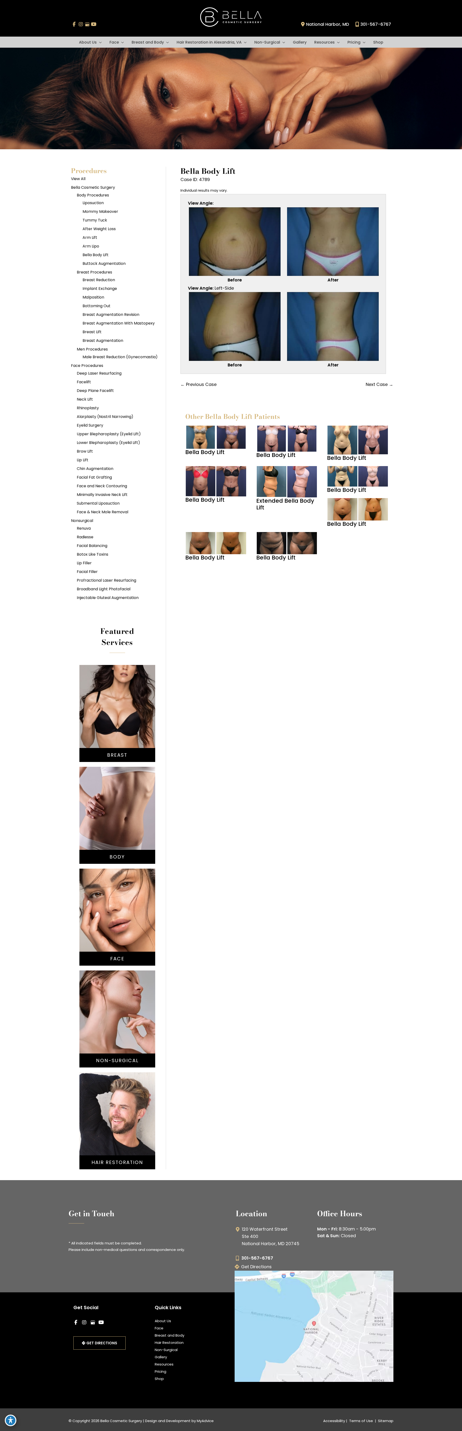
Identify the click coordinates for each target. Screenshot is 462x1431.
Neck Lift (85, 399)
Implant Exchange (100, 288)
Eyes (117, 925)
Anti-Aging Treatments (117, 1007)
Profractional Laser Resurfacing (106, 580)
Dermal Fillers (117, 1022)
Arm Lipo (91, 246)
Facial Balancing (92, 545)
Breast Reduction (99, 280)
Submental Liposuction (98, 503)
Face (159, 1328)
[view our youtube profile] (93, 24)
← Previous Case (198, 384)
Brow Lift (85, 451)
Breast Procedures (94, 272)
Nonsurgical (82, 520)
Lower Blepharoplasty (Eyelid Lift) (108, 442)
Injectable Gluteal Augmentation (108, 597)
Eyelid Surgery (90, 425)
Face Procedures (87, 365)
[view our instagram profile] (80, 24)
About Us (163, 1320)
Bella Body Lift (96, 255)
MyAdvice (205, 1420)
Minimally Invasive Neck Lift (102, 494)
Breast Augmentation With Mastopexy (119, 323)
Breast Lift (92, 332)
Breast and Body (169, 1335)
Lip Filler (84, 563)
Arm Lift (90, 237)
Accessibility (334, 1420)
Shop (159, 1378)
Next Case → (379, 384)
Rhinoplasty (88, 408)
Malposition (93, 297)
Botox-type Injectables (117, 1015)
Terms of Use (361, 1420)
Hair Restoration (169, 1342)
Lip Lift (82, 460)
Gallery (161, 1356)
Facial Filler (87, 571)
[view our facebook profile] (74, 24)
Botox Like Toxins (92, 554)
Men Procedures (92, 349)
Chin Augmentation (95, 468)
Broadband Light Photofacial (103, 589)
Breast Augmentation (103, 340)
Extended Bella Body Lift (285, 504)
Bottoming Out (96, 306)
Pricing (160, 1371)
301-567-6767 (375, 24)
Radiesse (85, 537)
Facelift (84, 382)
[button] (99, 42)
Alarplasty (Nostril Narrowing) (105, 416)
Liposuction (93, 203)
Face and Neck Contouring (102, 486)
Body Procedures (93, 195)
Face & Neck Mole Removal (102, 512)
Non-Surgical (166, 1349)
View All (78, 179)
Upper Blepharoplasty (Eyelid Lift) (109, 434)
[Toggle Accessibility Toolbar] (10, 1420)
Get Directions (256, 1267)
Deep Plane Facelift (95, 390)
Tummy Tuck (95, 220)
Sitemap (385, 1420)
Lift (117, 713)
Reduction (117, 720)
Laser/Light (117, 1029)
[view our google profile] (87, 24)
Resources (164, 1364)
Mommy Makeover (100, 211)
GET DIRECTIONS (101, 1343)
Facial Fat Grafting (94, 477)
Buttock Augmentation (104, 263)
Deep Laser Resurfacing (99, 373)
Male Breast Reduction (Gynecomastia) (120, 357)
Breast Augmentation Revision (111, 314)
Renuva (84, 528)
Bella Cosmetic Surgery (93, 187)
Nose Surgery (117, 903)
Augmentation (117, 705)
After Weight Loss (99, 229)
